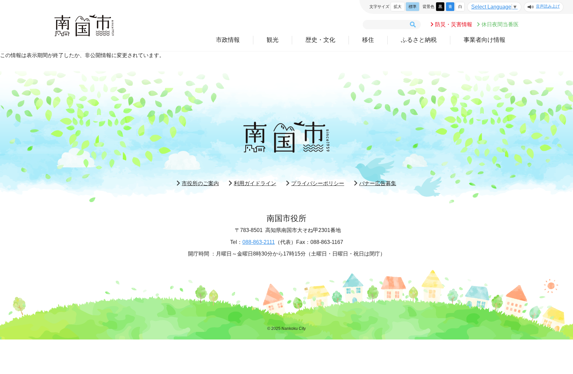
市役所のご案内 (200, 183)
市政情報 (228, 40)
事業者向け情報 (484, 40)
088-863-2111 (258, 242)
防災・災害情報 (453, 24)
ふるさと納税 (419, 40)
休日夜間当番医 (500, 24)
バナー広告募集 (377, 183)
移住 (368, 40)
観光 (273, 40)
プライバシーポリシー (317, 183)
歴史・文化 (320, 40)
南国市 (84, 25)
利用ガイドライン (255, 183)
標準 (412, 6)
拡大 (398, 6)
